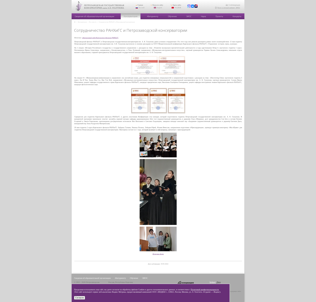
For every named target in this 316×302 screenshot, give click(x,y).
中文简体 (178, 8)
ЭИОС (188, 16)
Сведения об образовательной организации (94, 16)
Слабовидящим (234, 5)
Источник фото (158, 254)
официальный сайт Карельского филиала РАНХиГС (100, 38)
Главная (140, 5)
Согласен (79, 298)
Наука (203, 16)
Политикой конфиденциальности (205, 290)
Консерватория (130, 16)
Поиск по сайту (157, 5)
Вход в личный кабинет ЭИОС (228, 8)
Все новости (92, 22)
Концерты (237, 16)
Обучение (172, 16)
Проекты (219, 16)
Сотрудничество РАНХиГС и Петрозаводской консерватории (117, 22)
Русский (141, 8)
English (159, 8)
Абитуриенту (152, 16)
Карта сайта (177, 5)
